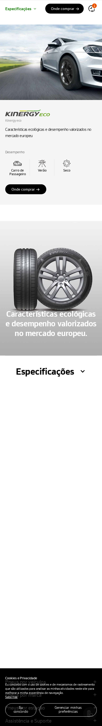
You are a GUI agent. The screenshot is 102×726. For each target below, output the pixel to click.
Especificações (18, 8)
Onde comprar (23, 189)
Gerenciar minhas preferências (68, 709)
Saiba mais (11, 697)
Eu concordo (21, 709)
